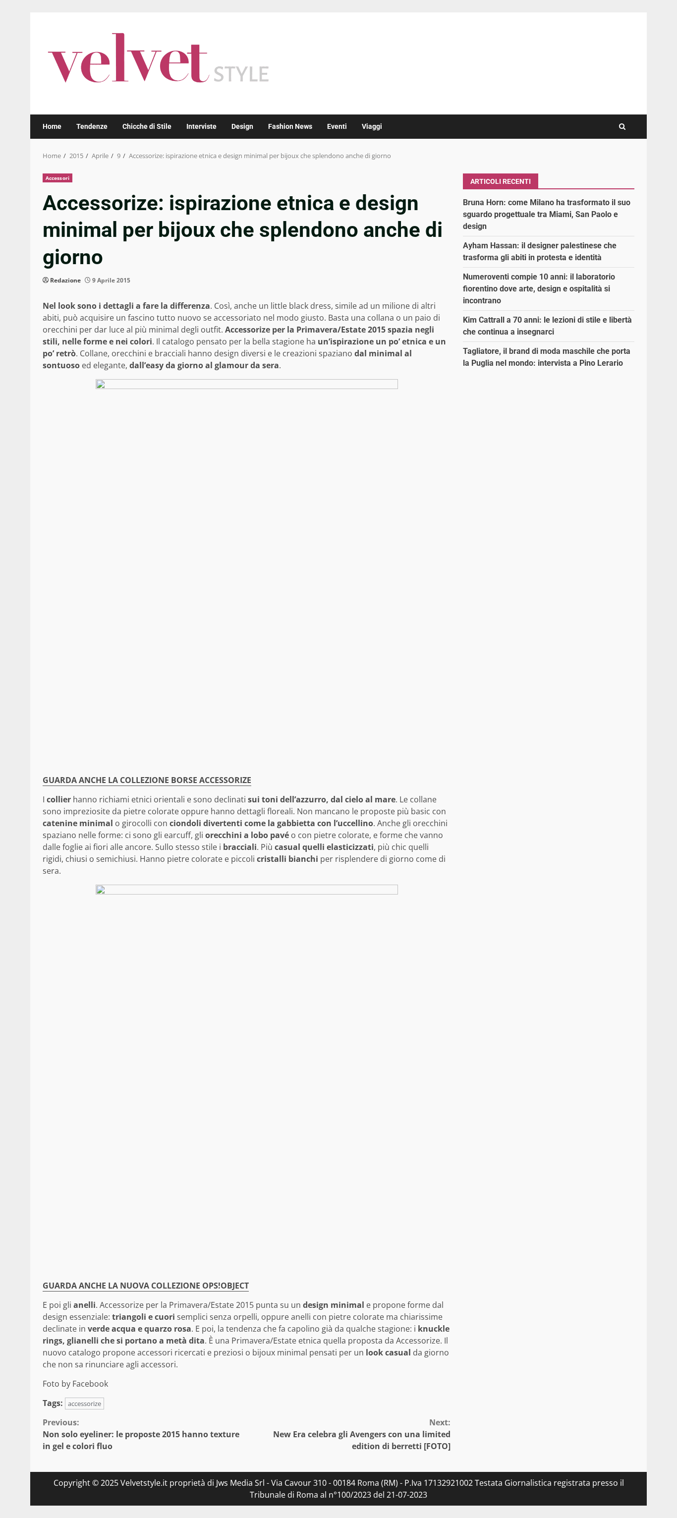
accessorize (84, 1403)
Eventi (337, 126)
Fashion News (290, 126)
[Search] (622, 126)
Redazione (65, 280)
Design (242, 126)
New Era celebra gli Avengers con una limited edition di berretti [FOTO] (362, 1434)
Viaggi (372, 126)
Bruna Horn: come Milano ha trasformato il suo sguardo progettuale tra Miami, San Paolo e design (546, 213)
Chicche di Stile (146, 126)
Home (52, 126)
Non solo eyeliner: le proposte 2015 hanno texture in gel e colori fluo (141, 1434)
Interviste (201, 126)
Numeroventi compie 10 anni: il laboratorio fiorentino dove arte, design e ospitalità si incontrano (539, 288)
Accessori (57, 177)
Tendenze (92, 126)
